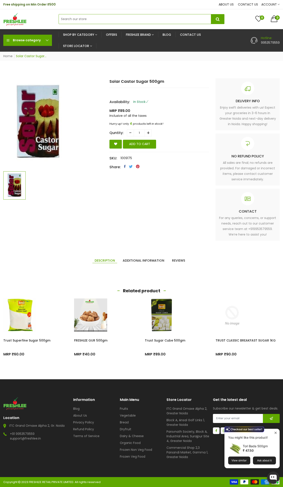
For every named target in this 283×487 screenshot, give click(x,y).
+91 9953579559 (22, 434)
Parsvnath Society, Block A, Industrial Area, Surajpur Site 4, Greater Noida (187, 436)
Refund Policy (83, 429)
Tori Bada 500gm (255, 446)
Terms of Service (86, 436)
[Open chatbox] (273, 478)
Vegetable (128, 415)
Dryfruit (125, 429)
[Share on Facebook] (125, 166)
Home (8, 56)
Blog (76, 408)
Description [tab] (105, 260)
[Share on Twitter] (131, 166)
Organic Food (130, 443)
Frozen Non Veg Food (136, 449)
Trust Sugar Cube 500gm (165, 340)
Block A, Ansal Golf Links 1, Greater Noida (185, 422)
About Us (80, 415)
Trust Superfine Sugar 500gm (26, 340)
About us (226, 4)
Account (269, 4)
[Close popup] (275, 432)
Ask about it (264, 460)
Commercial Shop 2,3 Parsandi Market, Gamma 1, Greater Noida (187, 452)
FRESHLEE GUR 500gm (90, 340)
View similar (239, 460)
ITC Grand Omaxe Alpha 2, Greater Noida (186, 410)
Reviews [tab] (178, 260)
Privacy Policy (83, 422)
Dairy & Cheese (132, 436)
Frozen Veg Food (132, 456)
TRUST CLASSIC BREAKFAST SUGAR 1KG (246, 340)
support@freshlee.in (25, 438)
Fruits (124, 408)
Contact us (248, 4)
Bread (124, 422)
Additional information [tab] (143, 260)
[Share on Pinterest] (138, 166)
